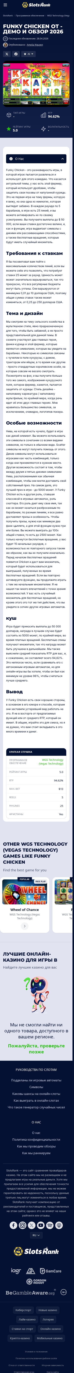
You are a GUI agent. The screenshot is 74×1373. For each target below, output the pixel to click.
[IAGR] (16, 1271)
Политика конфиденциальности (36, 1139)
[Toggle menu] (5, 5)
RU (34, 1235)
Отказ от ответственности (22, 1365)
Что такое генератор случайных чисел (36, 1107)
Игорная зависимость (53, 1365)
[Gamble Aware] (31, 1292)
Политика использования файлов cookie (36, 1358)
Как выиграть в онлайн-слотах (36, 1100)
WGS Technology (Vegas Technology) (51, 761)
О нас (36, 1133)
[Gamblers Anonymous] (30, 1271)
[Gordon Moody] (36, 1282)
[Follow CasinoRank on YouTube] (41, 1225)
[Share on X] (7, 54)
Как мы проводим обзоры (36, 1146)
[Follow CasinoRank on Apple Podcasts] (59, 1225)
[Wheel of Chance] (24, 905)
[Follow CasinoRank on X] (31, 1225)
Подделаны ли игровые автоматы (36, 1080)
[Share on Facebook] (16, 54)
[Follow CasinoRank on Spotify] (50, 1225)
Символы (36, 1087)
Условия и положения (36, 1351)
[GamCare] (50, 1271)
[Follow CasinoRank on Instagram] (22, 1225)
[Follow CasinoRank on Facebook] (13, 1225)
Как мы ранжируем (36, 1153)
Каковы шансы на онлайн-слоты (36, 1094)
